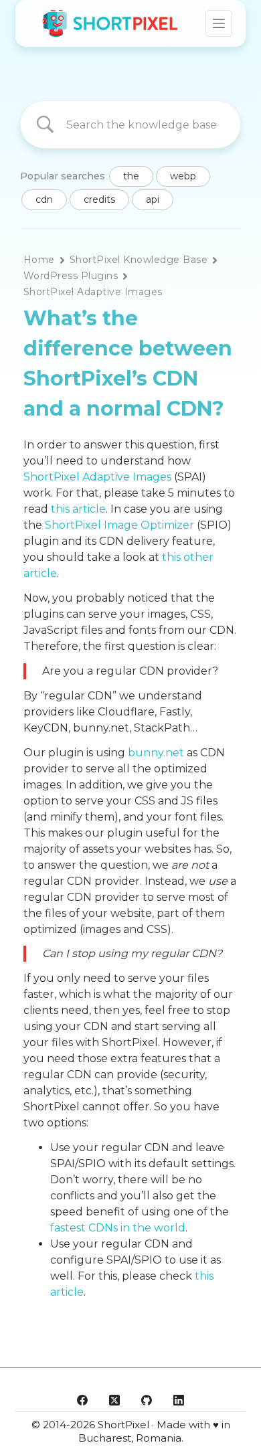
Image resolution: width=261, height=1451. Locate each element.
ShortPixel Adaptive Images (93, 292)
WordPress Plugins (70, 276)
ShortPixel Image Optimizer (119, 525)
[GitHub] (146, 1400)
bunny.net (156, 752)
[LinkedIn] (178, 1400)
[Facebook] (82, 1400)
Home (39, 260)
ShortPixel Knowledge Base (138, 260)
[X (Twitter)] (114, 1400)
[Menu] (218, 23)
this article (78, 509)
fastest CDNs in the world (117, 1227)
